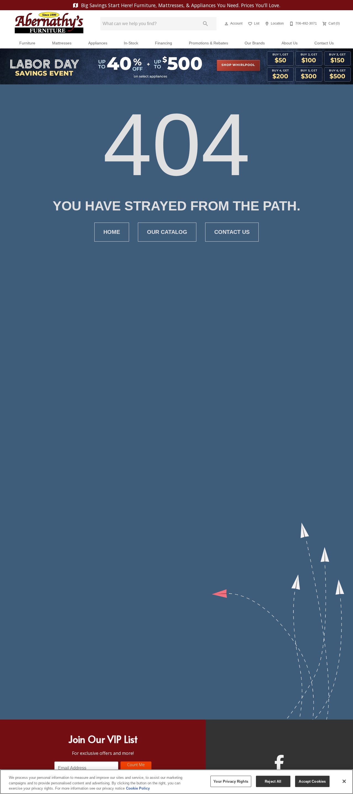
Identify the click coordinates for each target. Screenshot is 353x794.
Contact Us (324, 43)
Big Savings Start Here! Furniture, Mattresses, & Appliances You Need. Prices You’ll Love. (180, 5)
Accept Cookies (312, 781)
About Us (290, 43)
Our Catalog (167, 232)
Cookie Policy (138, 788)
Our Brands (255, 43)
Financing (163, 43)
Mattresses (61, 43)
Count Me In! (136, 768)
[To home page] (49, 23)
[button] (226, 23)
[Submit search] (205, 24)
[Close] (344, 781)
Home (111, 232)
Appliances (97, 43)
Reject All (273, 781)
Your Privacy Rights (230, 781)
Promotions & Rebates (208, 43)
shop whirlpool (238, 65)
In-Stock (131, 43)
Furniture (27, 43)
